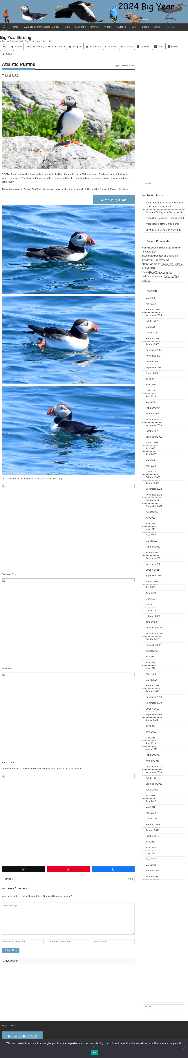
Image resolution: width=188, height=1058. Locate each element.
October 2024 (152, 361)
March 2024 (152, 402)
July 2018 (150, 795)
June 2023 (151, 454)
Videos (108, 26)
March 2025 (152, 332)
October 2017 (152, 836)
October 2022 (152, 500)
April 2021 (151, 604)
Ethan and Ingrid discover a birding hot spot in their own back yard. (165, 204)
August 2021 (152, 581)
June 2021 (151, 593)
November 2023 (154, 425)
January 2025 (152, 344)
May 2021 (151, 598)
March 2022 (152, 541)
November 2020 (154, 633)
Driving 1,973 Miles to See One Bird (163, 230)
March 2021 (152, 610)
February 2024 (153, 408)
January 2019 (152, 761)
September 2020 (154, 645)
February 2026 (153, 309)
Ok (95, 1052)
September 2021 (154, 575)
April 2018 (151, 813)
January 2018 (152, 830)
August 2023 (152, 442)
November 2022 (154, 494)
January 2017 (152, 876)
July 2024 (150, 379)
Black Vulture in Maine (160, 272)
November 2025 (154, 315)
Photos (95, 26)
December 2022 (154, 489)
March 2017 (152, 865)
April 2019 (151, 743)
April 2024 (151, 396)
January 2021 (152, 622)
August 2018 (152, 789)
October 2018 (152, 778)
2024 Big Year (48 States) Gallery (41, 26)
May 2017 (151, 853)
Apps (157, 26)
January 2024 (152, 413)
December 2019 (154, 697)
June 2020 (151, 662)
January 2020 (152, 691)
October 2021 (152, 570)
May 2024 (151, 390)
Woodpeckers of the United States (162, 224)
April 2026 (151, 303)
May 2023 (151, 460)
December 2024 (154, 350)
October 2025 (152, 321)
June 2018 (151, 801)
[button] (4, 27)
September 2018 (154, 784)
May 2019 (151, 737)
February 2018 (153, 824)
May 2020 (151, 668)
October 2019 (152, 709)
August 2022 (152, 512)
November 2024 (154, 355)
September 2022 (154, 506)
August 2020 (152, 651)
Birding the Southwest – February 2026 (165, 218)
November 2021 (154, 564)
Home (15, 26)
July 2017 (150, 841)
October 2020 (152, 639)
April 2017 (151, 859)
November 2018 (154, 772)
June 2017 (151, 847)
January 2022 (152, 552)
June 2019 (151, 732)
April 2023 (151, 466)
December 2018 (154, 766)
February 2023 (153, 477)
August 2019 (152, 720)
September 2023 (154, 437)
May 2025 (151, 327)
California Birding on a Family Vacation (165, 212)
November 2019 (154, 703)
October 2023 (152, 431)
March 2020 (152, 680)
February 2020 (153, 685)
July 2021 (150, 587)
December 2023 (154, 419)
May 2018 (151, 807)
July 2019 (150, 726)
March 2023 (152, 471)
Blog (67, 26)
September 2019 (154, 714)
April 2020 (151, 674)
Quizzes (121, 26)
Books (145, 26)
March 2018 (152, 818)
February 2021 (153, 616)
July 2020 (150, 656)
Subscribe (80, 26)
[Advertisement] (164, 117)
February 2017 (153, 870)
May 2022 (151, 529)
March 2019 (152, 749)
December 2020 (154, 627)
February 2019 (153, 755)
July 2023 (150, 448)
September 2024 (154, 367)
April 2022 (151, 535)
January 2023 (152, 483)
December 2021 (154, 558)
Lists (134, 26)
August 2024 (152, 373)
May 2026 (151, 298)
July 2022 (150, 518)
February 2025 (153, 338)
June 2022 (151, 523)
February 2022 (153, 546)
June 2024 (151, 384)
